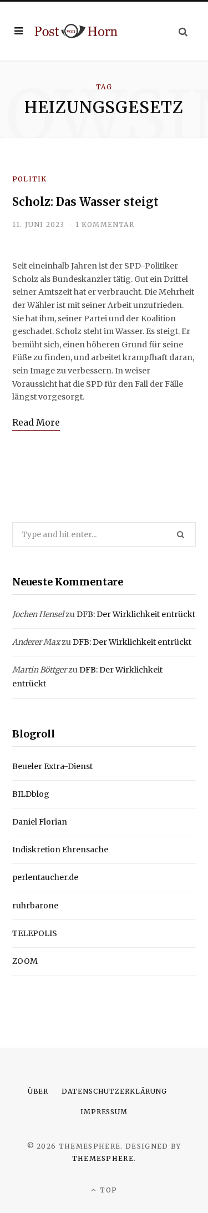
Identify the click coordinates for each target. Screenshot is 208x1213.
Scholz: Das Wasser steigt (85, 202)
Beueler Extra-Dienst (52, 766)
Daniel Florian (39, 822)
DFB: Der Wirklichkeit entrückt (136, 614)
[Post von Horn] (76, 31)
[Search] (183, 31)
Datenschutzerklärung (114, 1091)
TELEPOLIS (34, 933)
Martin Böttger (39, 670)
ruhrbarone (35, 906)
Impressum (104, 1112)
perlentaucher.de (45, 877)
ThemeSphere (103, 1158)
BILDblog (30, 794)
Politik (29, 179)
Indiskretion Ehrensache (60, 850)
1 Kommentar (104, 224)
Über (38, 1091)
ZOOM (25, 961)
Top (107, 1190)
